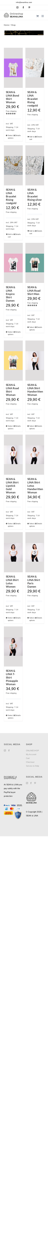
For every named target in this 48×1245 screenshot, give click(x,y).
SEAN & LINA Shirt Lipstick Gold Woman (12, 485)
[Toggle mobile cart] (37, 16)
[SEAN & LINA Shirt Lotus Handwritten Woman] (34, 455)
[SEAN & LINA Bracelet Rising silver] (34, 165)
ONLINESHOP (32, 750)
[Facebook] (9, 750)
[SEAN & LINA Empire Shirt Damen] (13, 263)
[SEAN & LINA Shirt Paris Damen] (34, 552)
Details (18, 135)
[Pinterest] (35, 783)
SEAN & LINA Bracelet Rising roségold (32, 98)
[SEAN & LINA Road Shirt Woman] (13, 361)
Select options (10, 136)
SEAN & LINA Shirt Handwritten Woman (35, 389)
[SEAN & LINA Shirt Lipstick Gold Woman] (13, 455)
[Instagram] (5, 750)
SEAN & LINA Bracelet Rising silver (34, 194)
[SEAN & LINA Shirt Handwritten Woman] (34, 361)
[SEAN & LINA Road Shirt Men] (34, 263)
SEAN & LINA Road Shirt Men (33, 290)
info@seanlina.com (24, 2)
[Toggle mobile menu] (42, 16)
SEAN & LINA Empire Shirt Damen (10, 293)
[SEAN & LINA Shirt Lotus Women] (13, 552)
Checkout (30, 762)
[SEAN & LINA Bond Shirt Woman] (13, 68)
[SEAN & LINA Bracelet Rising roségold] (34, 68)
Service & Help (32, 766)
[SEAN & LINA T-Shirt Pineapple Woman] (13, 646)
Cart (28, 758)
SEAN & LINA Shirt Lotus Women (12, 581)
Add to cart (31, 138)
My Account (31, 754)
